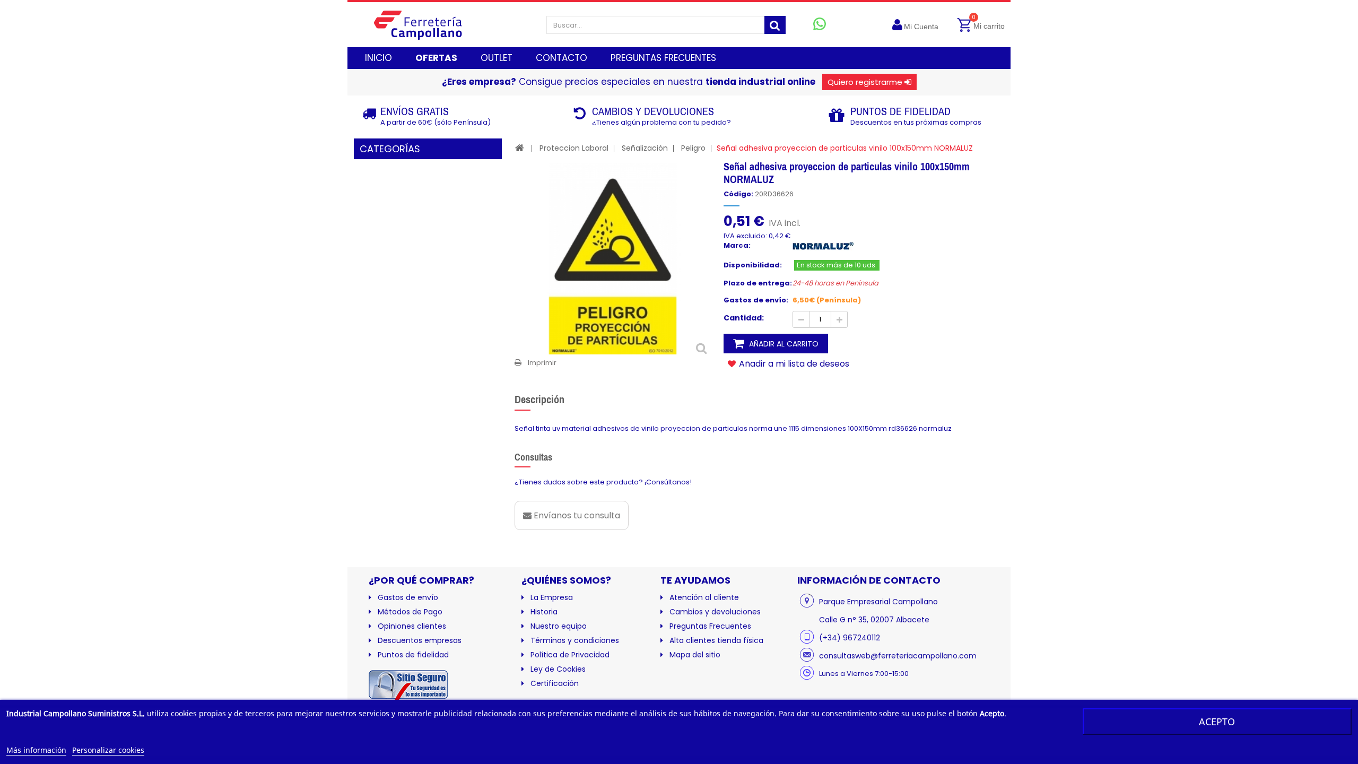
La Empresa (551, 597)
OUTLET (496, 57)
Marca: (737, 245)
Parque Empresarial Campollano (878, 601)
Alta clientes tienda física (716, 640)
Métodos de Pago (410, 611)
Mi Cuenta (921, 26)
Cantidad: (744, 318)
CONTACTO (561, 57)
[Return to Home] (519, 148)
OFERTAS (436, 57)
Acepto (1217, 721)
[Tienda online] (426, 24)
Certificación (554, 683)
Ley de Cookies (558, 669)
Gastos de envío (408, 597)
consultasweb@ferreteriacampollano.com (898, 655)
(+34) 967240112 (849, 637)
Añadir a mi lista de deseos (793, 363)
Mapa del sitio (694, 654)
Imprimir (542, 363)
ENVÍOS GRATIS (414, 111)
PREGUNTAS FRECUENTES (663, 57)
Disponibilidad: (753, 265)
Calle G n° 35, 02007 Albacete (874, 619)
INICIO (378, 57)
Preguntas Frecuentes (710, 626)
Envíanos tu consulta (576, 515)
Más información (36, 750)
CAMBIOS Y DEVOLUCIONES (653, 111)
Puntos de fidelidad (413, 654)
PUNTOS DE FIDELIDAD (900, 111)
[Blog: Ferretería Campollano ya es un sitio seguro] (408, 687)
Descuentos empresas (420, 640)
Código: (738, 194)
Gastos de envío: (756, 300)
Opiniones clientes (412, 626)
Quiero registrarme (865, 82)
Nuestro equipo (558, 626)
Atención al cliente (704, 597)
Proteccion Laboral (573, 148)
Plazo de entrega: (758, 283)
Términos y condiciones (574, 640)
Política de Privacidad (570, 654)
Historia (544, 611)
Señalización (645, 148)
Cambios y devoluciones (715, 611)
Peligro (693, 148)
